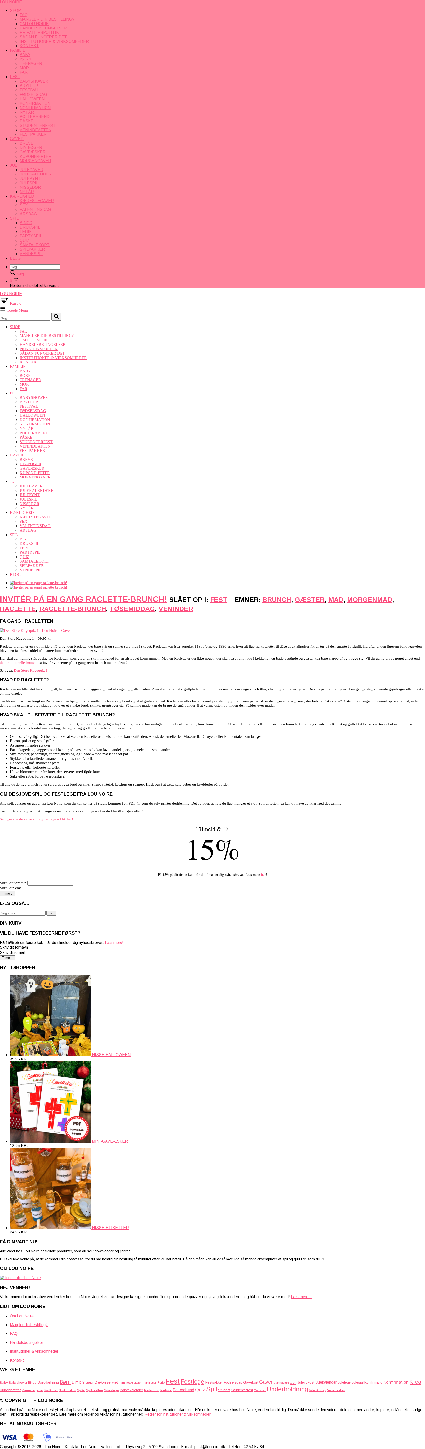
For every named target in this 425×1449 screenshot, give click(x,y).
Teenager (31, 63)
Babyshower (34, 81)
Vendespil (31, 254)
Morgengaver (35, 161)
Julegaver (31, 170)
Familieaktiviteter (130, 1382)
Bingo (26, 223)
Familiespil (150, 1382)
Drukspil (30, 227)
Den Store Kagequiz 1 (31, 670)
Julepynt (30, 178)
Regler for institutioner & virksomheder (177, 1414)
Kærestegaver (37, 201)
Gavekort (250, 1382)
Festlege (192, 1381)
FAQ (24, 15)
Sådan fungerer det (43, 37)
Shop (15, 10)
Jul (13, 165)
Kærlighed (22, 196)
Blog (15, 258)
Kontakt (29, 46)
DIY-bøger (31, 147)
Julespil (29, 183)
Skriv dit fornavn (13, 883)
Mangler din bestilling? (47, 19)
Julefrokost (305, 1382)
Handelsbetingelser (43, 28)
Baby (25, 55)
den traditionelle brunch (18, 663)
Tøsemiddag (132, 608)
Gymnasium (281, 1382)
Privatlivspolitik (39, 32)
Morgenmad (369, 599)
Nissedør (30, 187)
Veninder (176, 608)
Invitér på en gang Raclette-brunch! (83, 599)
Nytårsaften (94, 1390)
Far (24, 72)
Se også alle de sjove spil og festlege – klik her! (36, 819)
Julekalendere (37, 174)
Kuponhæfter (35, 156)
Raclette (18, 608)
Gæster (310, 599)
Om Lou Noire (34, 24)
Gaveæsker (33, 152)
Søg (51, 913)
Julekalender (326, 1382)
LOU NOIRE (11, 2)
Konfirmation (35, 103)
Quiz (25, 240)
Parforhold (151, 1390)
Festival (29, 90)
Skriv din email (12, 888)
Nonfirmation (35, 108)
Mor (24, 68)
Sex (24, 205)
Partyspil (31, 236)
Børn (25, 59)
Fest (15, 77)
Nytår (27, 112)
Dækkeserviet (106, 1382)
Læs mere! (113, 943)
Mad (335, 599)
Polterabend (35, 117)
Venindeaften (35, 130)
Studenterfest (38, 125)
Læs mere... (301, 1297)
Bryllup (29, 86)
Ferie (26, 232)
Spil (14, 218)
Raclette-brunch (72, 608)
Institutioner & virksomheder (54, 41)
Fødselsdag (33, 94)
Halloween (32, 99)
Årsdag (28, 214)
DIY (75, 1382)
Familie (17, 50)
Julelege (344, 1382)
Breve (26, 143)
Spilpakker (32, 249)
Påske (26, 121)
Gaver (17, 139)
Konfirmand (373, 1382)
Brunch (276, 599)
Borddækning (48, 1382)
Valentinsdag (35, 209)
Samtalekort (35, 245)
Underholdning (287, 1389)
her (263, 874)
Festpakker (33, 134)
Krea (415, 1382)
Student (224, 1390)
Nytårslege (111, 1390)
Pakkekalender (131, 1390)
